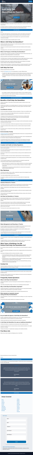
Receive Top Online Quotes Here (16, 359)
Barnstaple (3, 410)
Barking (2, 357)
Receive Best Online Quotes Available (16, 97)
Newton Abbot (4, 409)
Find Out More (16, 142)
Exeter (3, 399)
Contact (30, 1)
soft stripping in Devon (7, 71)
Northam (18, 403)
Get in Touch (16, 180)
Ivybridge (18, 408)
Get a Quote (16, 17)
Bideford (18, 400)
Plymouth (18, 411)
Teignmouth (3, 406)
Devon (18, 410)
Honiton (3, 400)
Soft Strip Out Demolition (4, 133)
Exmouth (3, 403)
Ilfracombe (18, 404)
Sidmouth (3, 402)
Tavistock (18, 407)
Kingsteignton (4, 407)
